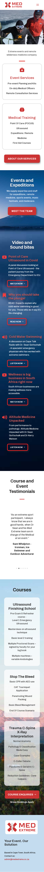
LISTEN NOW (16, 363)
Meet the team (22, 211)
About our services (22, 158)
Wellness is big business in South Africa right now (21, 378)
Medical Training (22, 118)
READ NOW (15, 322)
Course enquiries (20, 794)
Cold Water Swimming (25, 336)
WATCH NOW (16, 284)
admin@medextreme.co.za (16, 859)
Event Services (22, 78)
